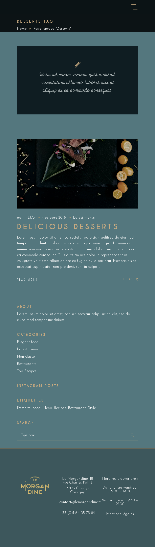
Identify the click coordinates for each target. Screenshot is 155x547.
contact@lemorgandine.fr (80, 502)
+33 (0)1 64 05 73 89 (77, 513)
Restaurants (26, 364)
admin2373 (26, 218)
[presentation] (25, 173)
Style (92, 408)
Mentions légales (120, 514)
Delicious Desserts (68, 226)
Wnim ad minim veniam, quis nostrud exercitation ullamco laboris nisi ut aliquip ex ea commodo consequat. (77, 83)
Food (36, 408)
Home (22, 29)
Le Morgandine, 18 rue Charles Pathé (77, 481)
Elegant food (28, 342)
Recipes (60, 408)
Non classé (26, 357)
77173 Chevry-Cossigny (77, 490)
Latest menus (84, 218)
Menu (47, 408)
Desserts (23, 408)
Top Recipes (26, 371)
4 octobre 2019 (54, 218)
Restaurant (77, 408)
